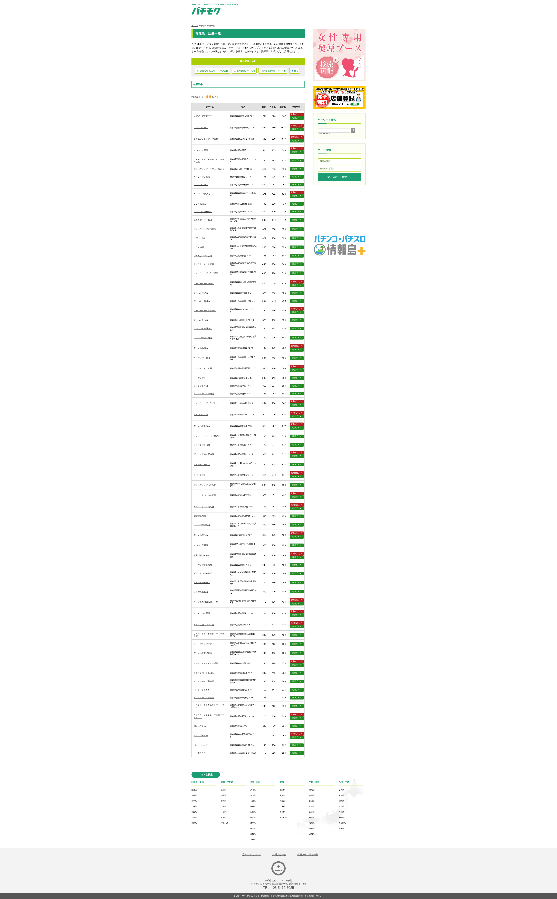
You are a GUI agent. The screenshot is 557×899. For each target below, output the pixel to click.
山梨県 (253, 812)
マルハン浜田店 (201, 127)
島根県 (311, 795)
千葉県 (223, 812)
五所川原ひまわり (202, 555)
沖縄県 (341, 828)
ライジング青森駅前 (203, 565)
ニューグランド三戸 (203, 644)
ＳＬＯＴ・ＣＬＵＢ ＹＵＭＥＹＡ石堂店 (209, 716)
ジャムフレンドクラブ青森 (206, 139)
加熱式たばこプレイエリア (214, 70)
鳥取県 (311, 790)
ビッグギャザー (201, 735)
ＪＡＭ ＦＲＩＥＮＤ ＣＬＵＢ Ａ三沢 (210, 160)
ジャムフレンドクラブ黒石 (206, 273)
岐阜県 (253, 823)
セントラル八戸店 (202, 613)
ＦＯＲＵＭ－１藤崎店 (204, 681)
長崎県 (341, 801)
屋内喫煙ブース (246, 70)
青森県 (194, 795)
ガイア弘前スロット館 (204, 624)
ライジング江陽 (201, 414)
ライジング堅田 (201, 385)
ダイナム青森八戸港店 (204, 454)
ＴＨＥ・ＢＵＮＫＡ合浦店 (206, 663)
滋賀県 (282, 790)
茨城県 (223, 790)
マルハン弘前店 (201, 184)
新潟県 (253, 790)
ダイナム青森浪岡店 (203, 653)
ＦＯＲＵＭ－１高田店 (204, 673)
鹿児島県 (342, 823)
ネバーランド (200, 474)
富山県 (253, 795)
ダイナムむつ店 (201, 535)
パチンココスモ (201, 745)
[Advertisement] (313, 8)
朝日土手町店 (200, 726)
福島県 (194, 823)
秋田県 (194, 812)
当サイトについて (251, 854)
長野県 (253, 817)
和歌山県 (283, 817)
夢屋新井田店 (200, 516)
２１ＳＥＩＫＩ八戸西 (204, 264)
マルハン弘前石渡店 (203, 211)
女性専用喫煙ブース (274, 70)
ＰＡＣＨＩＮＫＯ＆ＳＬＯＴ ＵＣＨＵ (209, 706)
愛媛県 (311, 828)
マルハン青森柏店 (202, 524)
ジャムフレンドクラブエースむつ (209, 169)
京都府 (282, 795)
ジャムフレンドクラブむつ (206, 403)
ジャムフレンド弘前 (203, 255)
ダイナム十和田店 (202, 582)
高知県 (311, 834)
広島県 (311, 806)
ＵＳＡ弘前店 (200, 204)
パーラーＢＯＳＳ (202, 689)
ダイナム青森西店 (202, 426)
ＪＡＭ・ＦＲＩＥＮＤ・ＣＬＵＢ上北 (209, 634)
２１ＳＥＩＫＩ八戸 (203, 368)
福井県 (253, 806)
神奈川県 (224, 823)
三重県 (253, 839)
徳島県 (311, 817)
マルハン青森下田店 (203, 337)
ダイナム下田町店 (202, 464)
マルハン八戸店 (201, 150)
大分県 (341, 812)
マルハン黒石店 (201, 545)
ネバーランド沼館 (202, 444)
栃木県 (223, 795)
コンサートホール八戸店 (205, 495)
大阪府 (282, 801)
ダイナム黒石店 (201, 591)
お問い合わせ (279, 854)
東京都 (223, 817)
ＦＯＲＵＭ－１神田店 (204, 393)
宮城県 (194, 806)
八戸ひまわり (200, 238)
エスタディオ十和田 (203, 220)
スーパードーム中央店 (204, 283)
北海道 (194, 790)
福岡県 (341, 790)
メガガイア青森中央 (203, 116)
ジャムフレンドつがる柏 (205, 485)
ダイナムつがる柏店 (203, 573)
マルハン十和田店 (202, 301)
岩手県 (194, 801)
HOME (194, 25)
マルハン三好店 (201, 293)
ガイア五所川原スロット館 (206, 602)
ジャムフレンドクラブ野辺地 (207, 436)
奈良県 (282, 812)
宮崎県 (341, 817)
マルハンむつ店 (201, 320)
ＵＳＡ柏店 (199, 247)
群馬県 (223, 801)
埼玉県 (223, 806)
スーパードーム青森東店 (205, 310)
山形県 (194, 817)
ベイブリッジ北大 (202, 176)
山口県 (311, 812)
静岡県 (253, 828)
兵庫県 (282, 806)
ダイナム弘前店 (201, 348)
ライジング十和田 (202, 358)
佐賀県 (341, 795)
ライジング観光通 (202, 194)
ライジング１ (200, 378)
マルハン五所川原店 (203, 328)
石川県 (253, 801)
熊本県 (341, 806)
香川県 (311, 823)
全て (296, 70)
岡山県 (311, 801)
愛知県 (253, 834)
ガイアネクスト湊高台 (204, 506)
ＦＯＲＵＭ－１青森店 (204, 697)
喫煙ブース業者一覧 (307, 854)
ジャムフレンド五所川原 (205, 229)
